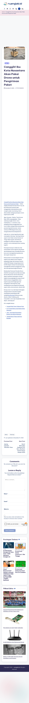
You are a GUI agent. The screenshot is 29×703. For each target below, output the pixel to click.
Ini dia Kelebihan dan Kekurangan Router (13, 642)
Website (6, 509)
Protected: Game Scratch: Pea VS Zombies (20, 570)
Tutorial (22, 549)
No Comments (20, 88)
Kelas (19, 549)
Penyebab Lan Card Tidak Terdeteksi (13, 627)
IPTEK (7, 63)
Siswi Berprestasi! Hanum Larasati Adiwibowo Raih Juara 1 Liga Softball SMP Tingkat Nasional (8, 574)
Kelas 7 (19, 567)
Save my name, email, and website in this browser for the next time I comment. (14, 517)
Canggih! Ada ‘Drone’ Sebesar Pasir (15, 306)
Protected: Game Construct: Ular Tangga (20, 554)
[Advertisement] (14, 33)
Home (3, 11)
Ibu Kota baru (11, 295)
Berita (6, 434)
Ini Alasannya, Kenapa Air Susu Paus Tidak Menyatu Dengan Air (8, 554)
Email (6, 501)
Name (6, 494)
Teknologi (12, 434)
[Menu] (22, 8)
